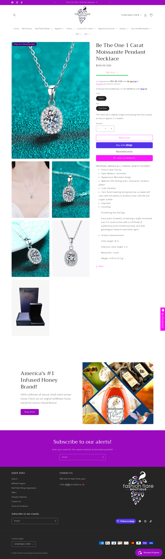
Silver (101, 98)
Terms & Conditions (20, 506)
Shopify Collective (19, 497)
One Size (103, 108)
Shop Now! (29, 412)
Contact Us (16, 502)
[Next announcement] (110, 2)
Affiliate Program (19, 484)
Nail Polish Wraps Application (24, 488)
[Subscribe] (103, 457)
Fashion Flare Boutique (25, 553)
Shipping (99, 84)
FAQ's (14, 493)
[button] (14, 15)
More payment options (124, 151)
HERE (68, 484)
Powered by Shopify (41, 553)
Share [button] (101, 266)
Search (15, 479)
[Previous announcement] (55, 2)
